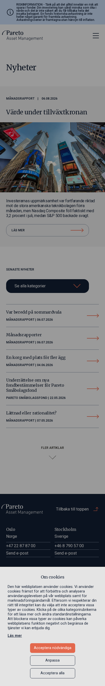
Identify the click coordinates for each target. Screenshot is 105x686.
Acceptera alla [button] (52, 673)
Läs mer (15, 636)
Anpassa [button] (52, 660)
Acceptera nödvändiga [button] (52, 648)
